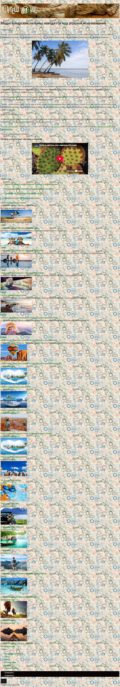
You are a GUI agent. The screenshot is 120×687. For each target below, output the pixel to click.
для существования (54, 104)
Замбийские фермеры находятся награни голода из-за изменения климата (31, 184)
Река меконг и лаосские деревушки (14, 457)
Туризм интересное (8, 366)
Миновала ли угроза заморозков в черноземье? (22, 198)
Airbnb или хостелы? (8, 620)
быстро (21, 119)
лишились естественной (106, 126)
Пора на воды (6, 550)
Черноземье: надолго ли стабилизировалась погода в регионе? (24, 573)
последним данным (10, 126)
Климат (10, 30)
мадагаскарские (7, 203)
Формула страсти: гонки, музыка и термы (16, 387)
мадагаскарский (9, 119)
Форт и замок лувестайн (9, 503)
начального (55, 126)
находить (16, 203)
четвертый (14, 97)
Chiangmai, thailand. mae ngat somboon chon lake (18, 597)
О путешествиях (6, 389)
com (21, 114)
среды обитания (7, 129)
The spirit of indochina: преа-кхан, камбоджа (17, 643)
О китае (3, 483)
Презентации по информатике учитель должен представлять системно (26, 433)
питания (12, 110)
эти (105, 34)
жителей (113, 86)
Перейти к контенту (8, 2)
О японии (7, 665)
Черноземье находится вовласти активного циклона (23, 193)
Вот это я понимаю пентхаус (11, 480)
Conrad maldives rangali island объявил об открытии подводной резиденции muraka (31, 363)
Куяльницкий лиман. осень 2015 (12, 527)
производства (93, 107)
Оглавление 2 (9, 675)
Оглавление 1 (9, 672)
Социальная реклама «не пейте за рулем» (16, 410)
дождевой (24, 122)
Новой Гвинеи (63, 97)
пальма (23, 203)
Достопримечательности (10, 413)
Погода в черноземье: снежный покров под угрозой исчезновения (28, 189)
